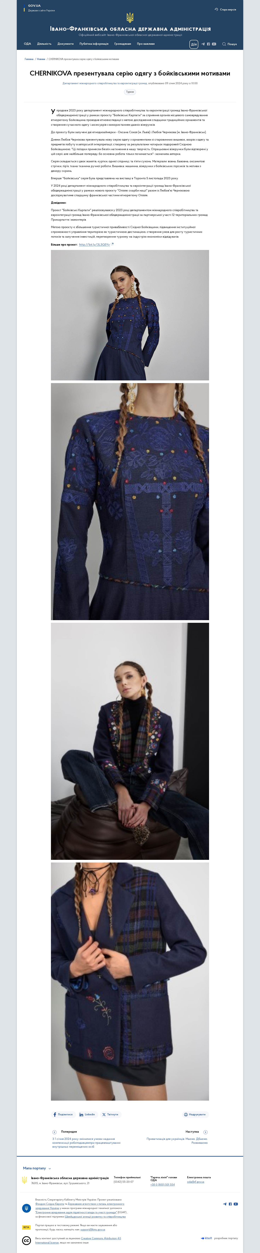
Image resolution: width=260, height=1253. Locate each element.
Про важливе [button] (146, 44)
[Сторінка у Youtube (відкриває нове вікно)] (214, 44)
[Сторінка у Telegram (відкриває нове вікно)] (203, 44)
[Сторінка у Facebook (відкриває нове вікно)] (208, 44)
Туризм (130, 92)
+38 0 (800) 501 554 (163, 1184)
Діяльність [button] (44, 44)
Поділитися (65, 1114)
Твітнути (112, 1114)
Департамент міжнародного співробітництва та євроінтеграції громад (105, 83)
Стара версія (228, 9)
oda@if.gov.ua (195, 1182)
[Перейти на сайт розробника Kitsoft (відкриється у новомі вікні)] (207, 1238)
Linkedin (90, 1114)
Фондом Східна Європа (49, 1204)
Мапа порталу (34, 1168)
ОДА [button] (27, 44)
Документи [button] (65, 44)
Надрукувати (197, 1114)
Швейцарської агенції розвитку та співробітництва (95, 1216)
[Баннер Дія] (193, 44)
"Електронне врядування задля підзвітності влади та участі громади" (76, 1212)
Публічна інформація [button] (94, 44)
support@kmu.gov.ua (92, 1229)
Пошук (232, 44)
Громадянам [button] (122, 44)
